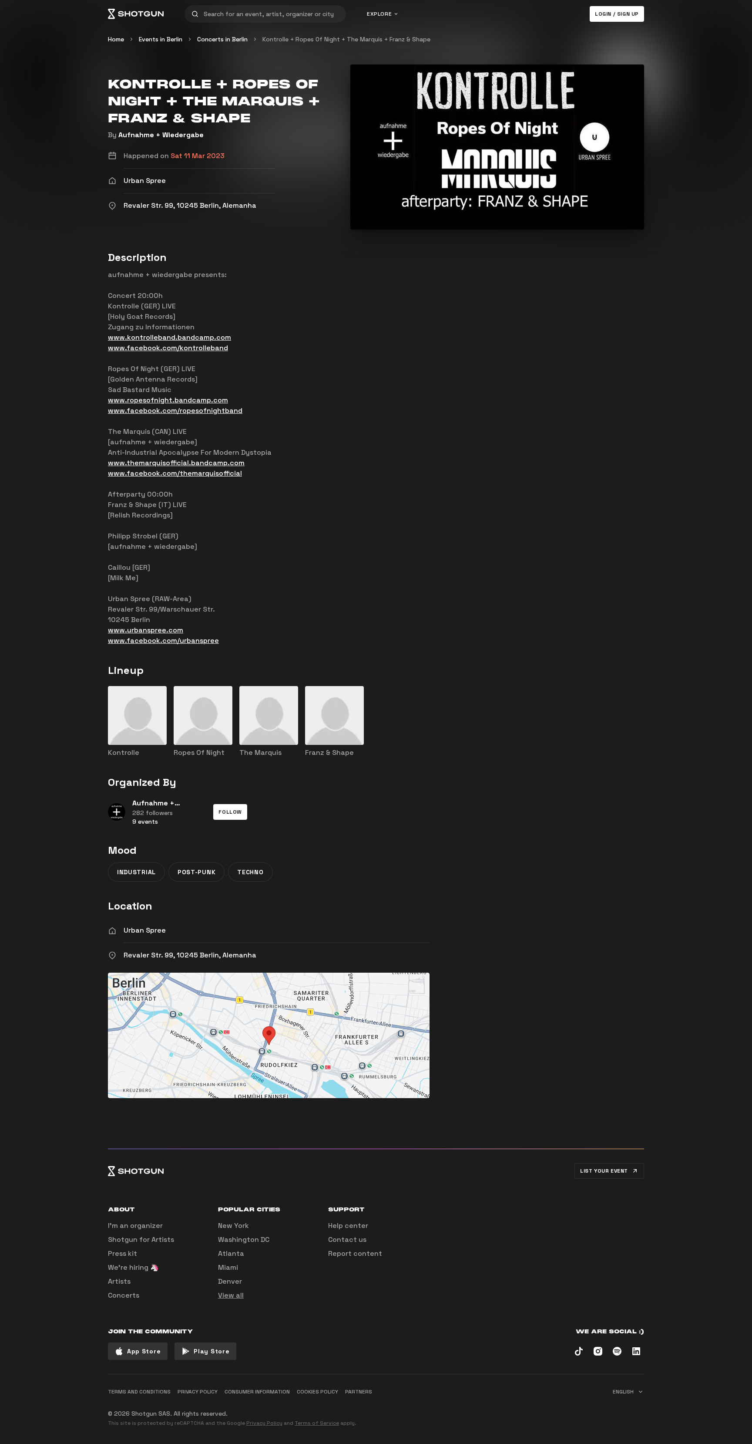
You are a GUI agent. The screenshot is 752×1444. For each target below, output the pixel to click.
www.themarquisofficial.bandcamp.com (176, 462)
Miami (228, 1267)
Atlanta (231, 1253)
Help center (348, 1225)
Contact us (347, 1239)
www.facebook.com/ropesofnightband (175, 410)
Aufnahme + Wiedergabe (161, 134)
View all (231, 1295)
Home (116, 39)
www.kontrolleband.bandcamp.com (169, 337)
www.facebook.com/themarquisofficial (175, 473)
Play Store (211, 1351)
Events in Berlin (160, 39)
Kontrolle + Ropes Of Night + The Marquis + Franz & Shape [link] (346, 39)
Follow (230, 811)
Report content (355, 1253)
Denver (230, 1281)
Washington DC (243, 1239)
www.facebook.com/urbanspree (163, 640)
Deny (628, 1410)
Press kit (122, 1253)
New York (233, 1225)
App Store (144, 1351)
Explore (379, 13)
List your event (604, 1170)
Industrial (136, 872)
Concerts (123, 1295)
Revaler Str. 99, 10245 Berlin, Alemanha (190, 955)
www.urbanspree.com (145, 630)
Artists (119, 1281)
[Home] (136, 14)
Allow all (535, 1410)
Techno (250, 872)
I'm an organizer (135, 1225)
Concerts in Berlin (222, 39)
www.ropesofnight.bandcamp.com (168, 400)
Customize (582, 1410)
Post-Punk (196, 872)
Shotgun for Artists (141, 1239)
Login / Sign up (617, 13)
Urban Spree (145, 930)
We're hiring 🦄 (133, 1267)
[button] (230, 812)
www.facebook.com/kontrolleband (168, 347)
